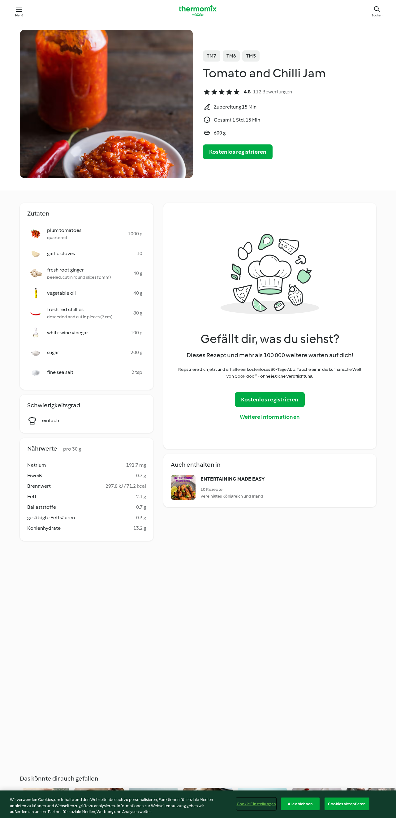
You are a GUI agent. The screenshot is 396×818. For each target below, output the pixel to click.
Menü (19, 15)
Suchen (377, 15)
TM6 (231, 56)
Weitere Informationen (270, 416)
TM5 (251, 56)
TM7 (212, 56)
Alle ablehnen (300, 803)
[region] (198, 804)
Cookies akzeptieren (347, 803)
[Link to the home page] (198, 11)
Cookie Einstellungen (256, 803)
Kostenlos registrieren (237, 151)
